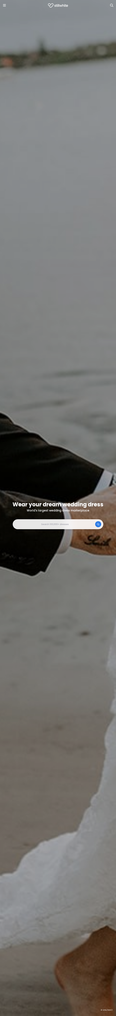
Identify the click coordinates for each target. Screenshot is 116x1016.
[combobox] (58, 524)
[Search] (112, 5)
